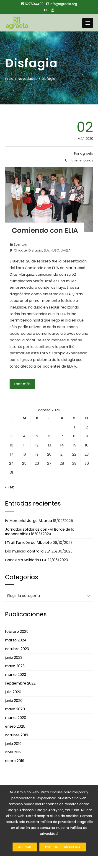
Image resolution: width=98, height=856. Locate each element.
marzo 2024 (15, 640)
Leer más (22, 383)
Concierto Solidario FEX (25, 560)
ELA (46, 250)
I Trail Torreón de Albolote (28, 542)
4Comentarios (81, 160)
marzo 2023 (15, 674)
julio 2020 (13, 692)
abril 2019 (13, 752)
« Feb (9, 487)
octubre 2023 (17, 648)
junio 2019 (13, 743)
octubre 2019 (16, 735)
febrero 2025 (16, 631)
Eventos (20, 244)
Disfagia (35, 250)
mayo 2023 (15, 666)
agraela (86, 153)
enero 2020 (15, 726)
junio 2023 (13, 657)
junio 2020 (14, 700)
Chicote (20, 250)
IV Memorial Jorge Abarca (28, 520)
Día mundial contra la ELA (28, 551)
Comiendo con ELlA (45, 230)
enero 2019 (14, 760)
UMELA (66, 250)
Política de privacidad (62, 847)
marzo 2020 (15, 717)
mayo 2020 (15, 709)
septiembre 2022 (20, 683)
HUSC (55, 250)
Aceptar (24, 847)
